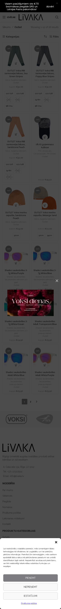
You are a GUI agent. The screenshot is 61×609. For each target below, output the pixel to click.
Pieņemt (30, 577)
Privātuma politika (29, 603)
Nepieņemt (30, 586)
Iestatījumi (30, 595)
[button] (56, 542)
